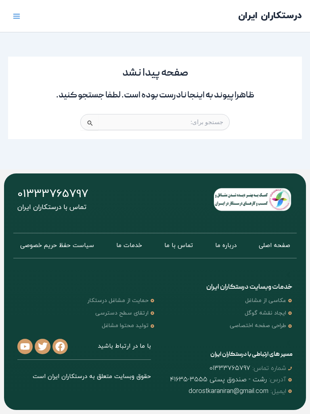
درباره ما (226, 245)
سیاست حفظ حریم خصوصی (57, 245)
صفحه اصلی (274, 245)
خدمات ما (129, 245)
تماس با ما (178, 245)
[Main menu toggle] (16, 16)
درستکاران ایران (270, 16)
